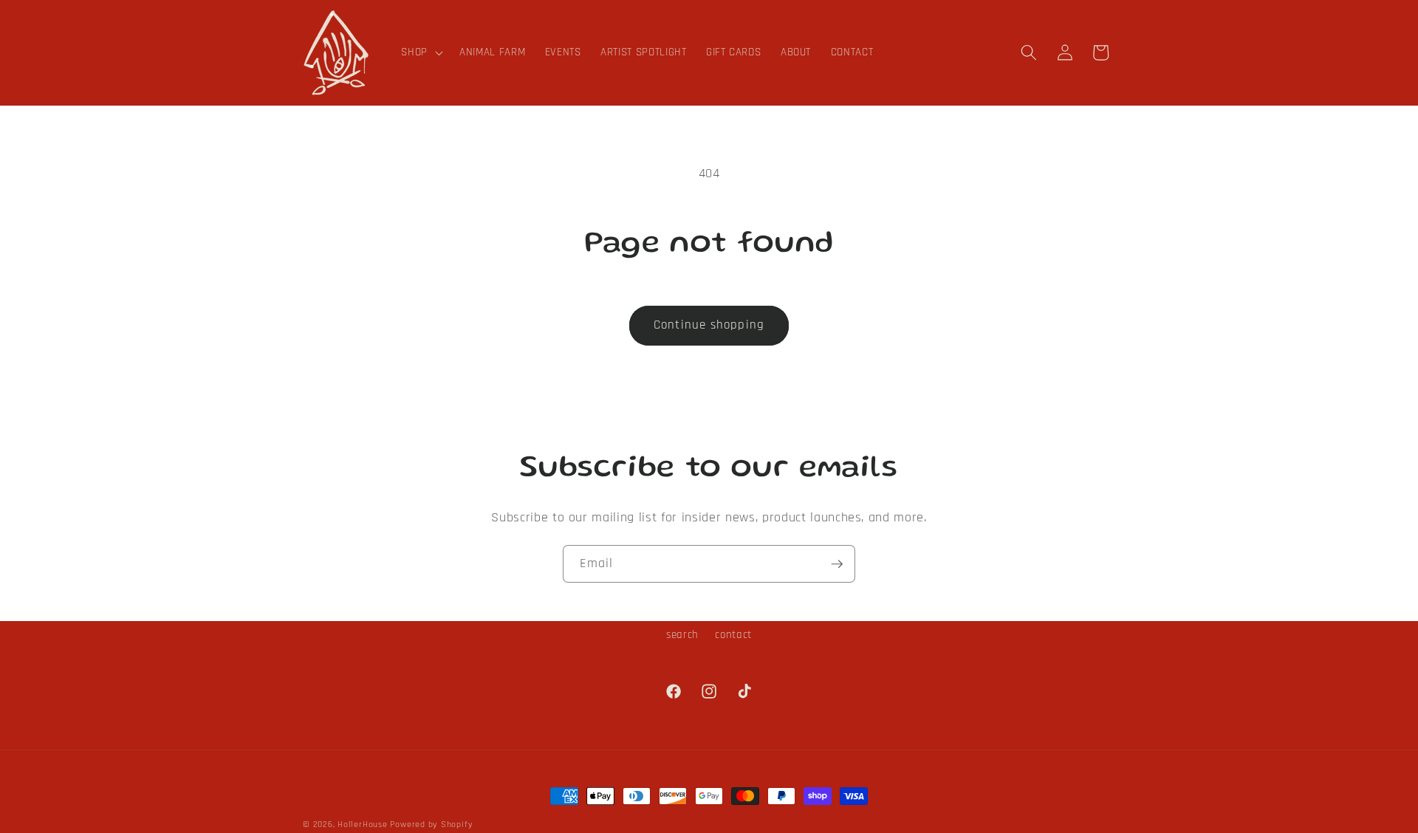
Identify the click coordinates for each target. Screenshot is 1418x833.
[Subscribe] (836, 564)
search (682, 635)
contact (733, 635)
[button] (420, 52)
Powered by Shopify (431, 824)
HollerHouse (362, 824)
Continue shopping (709, 325)
